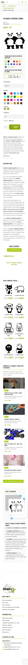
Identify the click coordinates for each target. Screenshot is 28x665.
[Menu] (7, 2)
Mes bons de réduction (8, 609)
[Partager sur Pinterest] (11, 158)
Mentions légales (7, 625)
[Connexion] (22, 1)
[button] (14, 127)
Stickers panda (9, 314)
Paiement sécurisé (7, 627)
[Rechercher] (18, 1)
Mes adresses (6, 605)
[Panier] (25, 1)
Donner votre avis (14, 250)
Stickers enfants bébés (15, 24)
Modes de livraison (7, 618)
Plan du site (5, 632)
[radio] (5, 93)
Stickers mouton (19, 295)
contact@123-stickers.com (11, 649)
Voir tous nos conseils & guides (13, 481)
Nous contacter (6, 630)
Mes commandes (7, 600)
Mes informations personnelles (11, 607)
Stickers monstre (8, 355)
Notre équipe (6, 620)
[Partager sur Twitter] (7, 158)
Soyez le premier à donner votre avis (14, 263)
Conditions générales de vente (10, 623)
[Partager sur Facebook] (4, 158)
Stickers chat (8, 295)
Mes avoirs (5, 602)
